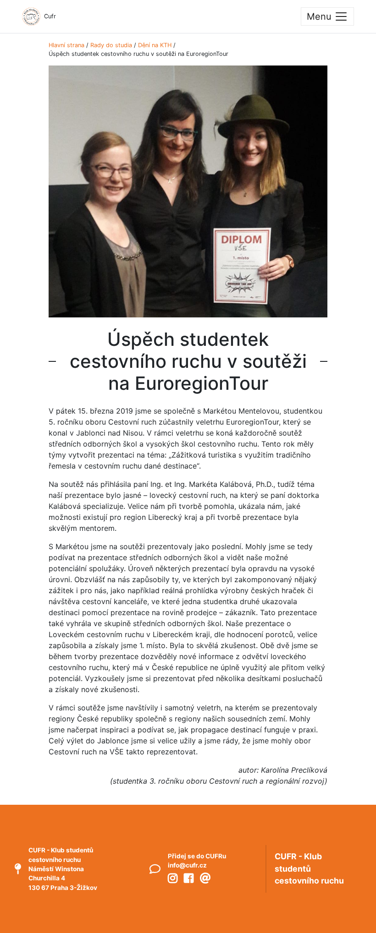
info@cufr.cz (187, 865)
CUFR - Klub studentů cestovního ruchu (309, 868)
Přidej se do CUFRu (197, 856)
